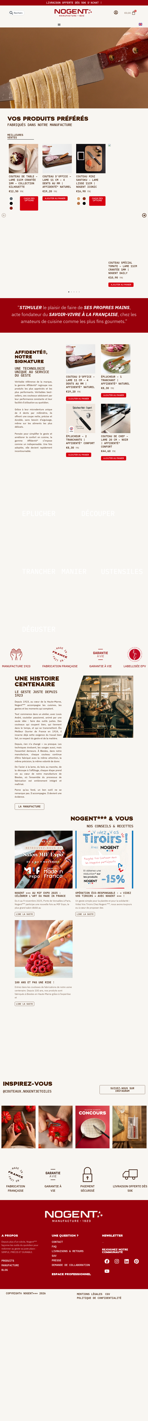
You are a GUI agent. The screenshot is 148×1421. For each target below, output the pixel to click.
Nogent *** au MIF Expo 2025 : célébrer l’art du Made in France (40, 894)
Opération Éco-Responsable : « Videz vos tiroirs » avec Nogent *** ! (103, 894)
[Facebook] (107, 1261)
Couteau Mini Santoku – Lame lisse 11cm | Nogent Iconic (87, 181)
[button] (4, 215)
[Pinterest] (136, 1261)
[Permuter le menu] (59, 24)
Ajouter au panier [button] (55, 198)
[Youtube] (107, 1271)
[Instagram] (117, 1261)
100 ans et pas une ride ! (34, 982)
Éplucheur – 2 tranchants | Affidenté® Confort (80, 440)
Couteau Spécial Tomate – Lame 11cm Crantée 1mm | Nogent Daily (122, 268)
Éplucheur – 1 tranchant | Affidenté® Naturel (115, 380)
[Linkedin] (127, 1261)
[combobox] (16, 12)
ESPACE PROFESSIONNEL (71, 1274)
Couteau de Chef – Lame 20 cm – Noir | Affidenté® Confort (114, 441)
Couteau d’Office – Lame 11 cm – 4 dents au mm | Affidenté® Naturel (56, 181)
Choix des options (29, 199)
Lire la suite (24, 914)
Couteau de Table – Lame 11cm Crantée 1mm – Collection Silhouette (23, 181)
